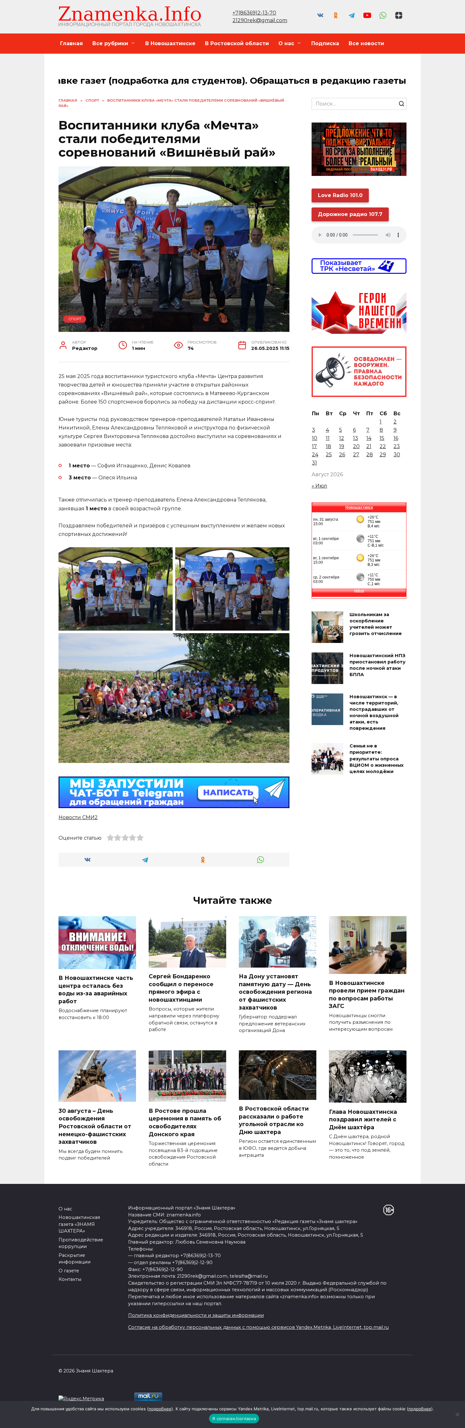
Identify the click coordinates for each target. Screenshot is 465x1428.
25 (329, 455)
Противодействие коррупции (81, 1243)
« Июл (319, 486)
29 (383, 455)
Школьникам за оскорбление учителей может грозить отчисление (376, 624)
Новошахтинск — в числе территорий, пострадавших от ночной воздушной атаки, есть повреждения (374, 712)
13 (355, 438)
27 (356, 455)
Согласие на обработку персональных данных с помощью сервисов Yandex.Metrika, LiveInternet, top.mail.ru (258, 1327)
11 (328, 438)
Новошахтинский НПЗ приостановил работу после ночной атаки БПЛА (378, 665)
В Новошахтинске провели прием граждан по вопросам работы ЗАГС (367, 994)
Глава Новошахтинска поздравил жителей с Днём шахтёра (363, 1119)
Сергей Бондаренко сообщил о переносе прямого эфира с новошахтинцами (181, 988)
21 (368, 446)
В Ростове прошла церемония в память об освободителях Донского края (185, 1122)
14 (368, 438)
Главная (71, 43)
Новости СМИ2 (78, 817)
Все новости (366, 43)
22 (383, 446)
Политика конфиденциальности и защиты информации (196, 1315)
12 (341, 438)
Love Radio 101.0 (340, 195)
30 (397, 455)
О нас (286, 43)
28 (369, 455)
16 (396, 438)
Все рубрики (110, 43)
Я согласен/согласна (234, 1418)
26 (342, 455)
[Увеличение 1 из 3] (164, 555)
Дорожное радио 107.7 (350, 214)
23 (397, 446)
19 (341, 446)
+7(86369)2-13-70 (254, 13)
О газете (69, 1271)
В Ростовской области (237, 43)
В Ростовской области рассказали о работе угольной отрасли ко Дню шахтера (274, 1120)
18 (328, 446)
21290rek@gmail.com (259, 20)
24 (315, 455)
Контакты (70, 1279)
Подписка (325, 43)
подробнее (160, 1408)
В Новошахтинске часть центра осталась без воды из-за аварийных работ (96, 990)
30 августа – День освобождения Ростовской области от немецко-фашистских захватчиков (95, 1126)
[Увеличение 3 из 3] (281, 641)
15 (382, 438)
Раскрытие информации (74, 1258)
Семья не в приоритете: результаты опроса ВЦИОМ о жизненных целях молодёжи (377, 759)
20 (356, 446)
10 (314, 438)
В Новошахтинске (170, 43)
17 (314, 446)
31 (314, 463)
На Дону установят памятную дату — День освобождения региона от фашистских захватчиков (275, 992)
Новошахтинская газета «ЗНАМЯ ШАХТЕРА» (79, 1224)
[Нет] (457, 1414)
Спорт (74, 319)
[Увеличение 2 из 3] (281, 555)
